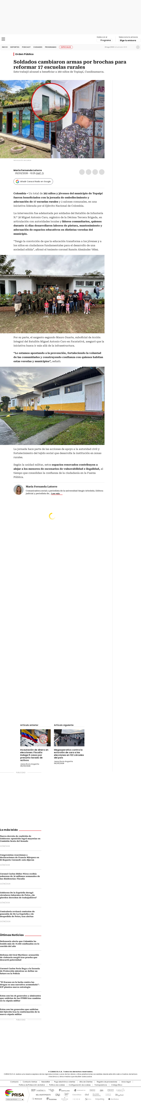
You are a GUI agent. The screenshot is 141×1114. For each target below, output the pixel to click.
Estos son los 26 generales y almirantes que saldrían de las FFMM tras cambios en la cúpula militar (20, 998)
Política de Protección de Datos (32, 1085)
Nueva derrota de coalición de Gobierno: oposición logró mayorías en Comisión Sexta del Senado (20, 838)
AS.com (101, 1090)
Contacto (14, 1082)
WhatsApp (102, 172)
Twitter (88, 172)
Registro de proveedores (107, 1082)
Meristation (113, 1098)
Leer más (55, 493)
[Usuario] (138, 47)
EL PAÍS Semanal (96, 1094)
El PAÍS (38, 1090)
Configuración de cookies (80, 1085)
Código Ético (116, 1085)
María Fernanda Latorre (27, 170)
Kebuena (119, 1094)
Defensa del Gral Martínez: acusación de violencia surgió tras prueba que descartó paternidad (19, 957)
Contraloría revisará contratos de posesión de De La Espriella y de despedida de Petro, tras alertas (17, 914)
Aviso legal (126, 1082)
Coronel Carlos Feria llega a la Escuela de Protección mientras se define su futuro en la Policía (20, 971)
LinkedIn (95, 172)
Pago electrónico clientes (64, 1082)
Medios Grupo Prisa (14, 1099)
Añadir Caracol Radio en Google (35, 181)
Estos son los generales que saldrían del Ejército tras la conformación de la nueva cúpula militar (20, 1011)
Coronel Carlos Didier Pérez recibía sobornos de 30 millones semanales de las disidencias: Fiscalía (20, 876)
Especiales (66, 47)
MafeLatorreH (43, 170)
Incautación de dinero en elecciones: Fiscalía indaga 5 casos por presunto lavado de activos (34, 755)
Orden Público (24, 54)
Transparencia (100, 1085)
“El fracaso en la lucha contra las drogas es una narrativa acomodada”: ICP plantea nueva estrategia (19, 984)
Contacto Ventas (30, 1082)
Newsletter (132, 47)
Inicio (5, 47)
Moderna (50, 1098)
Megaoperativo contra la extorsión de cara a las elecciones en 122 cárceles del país (69, 753)
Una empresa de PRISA (15, 1093)
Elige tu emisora (128, 40)
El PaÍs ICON (75, 1098)
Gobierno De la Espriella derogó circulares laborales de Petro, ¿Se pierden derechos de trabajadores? (18, 895)
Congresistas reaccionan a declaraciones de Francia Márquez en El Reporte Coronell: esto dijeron (19, 857)
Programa (106, 40)
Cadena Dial (86, 1094)
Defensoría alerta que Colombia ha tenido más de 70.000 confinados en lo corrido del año (19, 943)
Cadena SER (91, 1090)
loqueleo (99, 1098)
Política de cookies (57, 1085)
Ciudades (37, 47)
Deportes (14, 47)
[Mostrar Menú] (3, 39)
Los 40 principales (50, 1090)
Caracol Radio (70, 39)
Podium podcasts (63, 1098)
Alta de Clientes (86, 1082)
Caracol (120, 1090)
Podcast (26, 47)
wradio (65, 1094)
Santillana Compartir (78, 1090)
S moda (87, 1098)
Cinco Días (76, 1094)
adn (110, 1090)
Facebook (82, 172)
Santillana (63, 1090)
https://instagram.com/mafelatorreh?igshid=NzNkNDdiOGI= (47, 170)
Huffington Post (42, 1094)
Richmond (37, 1098)
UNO (56, 1094)
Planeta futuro (107, 1094)
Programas (50, 47)
